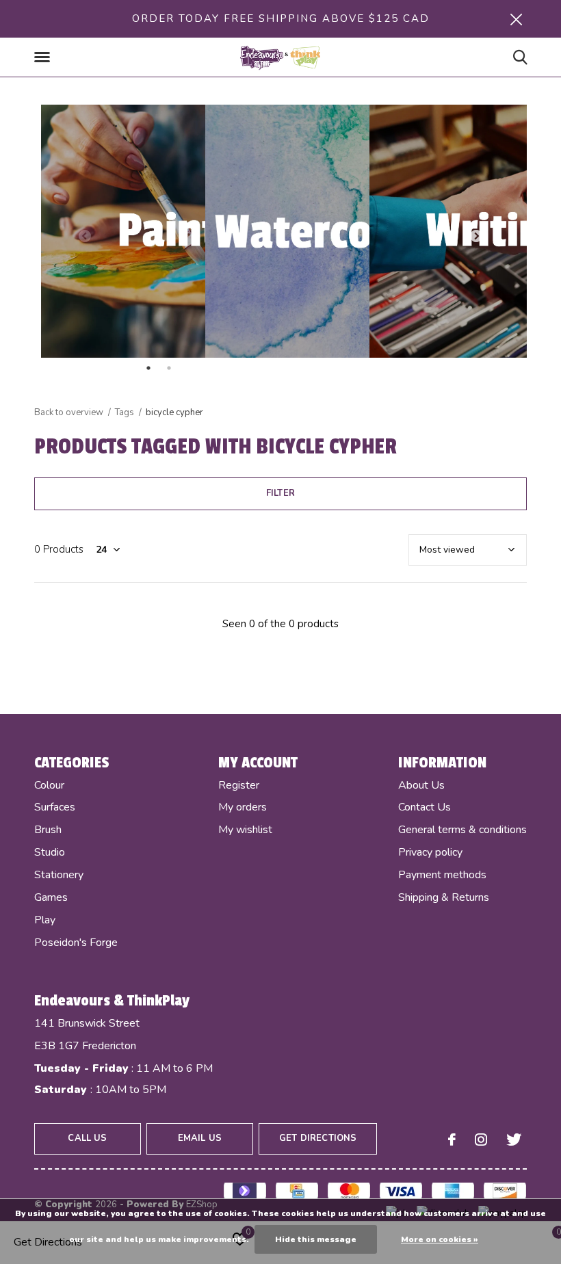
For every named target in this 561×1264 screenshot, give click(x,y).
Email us (200, 1138)
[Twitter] (513, 1139)
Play (44, 919)
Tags (124, 412)
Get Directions (317, 1138)
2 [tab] (230, 368)
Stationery (58, 874)
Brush (48, 829)
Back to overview (68, 412)
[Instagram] (481, 1139)
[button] (44, 57)
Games (51, 897)
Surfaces (54, 807)
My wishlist (245, 829)
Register (238, 785)
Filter (280, 493)
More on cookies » (439, 1239)
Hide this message (315, 1239)
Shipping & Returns (443, 897)
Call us (87, 1138)
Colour (49, 785)
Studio (49, 852)
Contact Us (424, 807)
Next (476, 236)
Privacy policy (430, 852)
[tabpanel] (280, 231)
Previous (85, 236)
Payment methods (442, 874)
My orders (242, 807)
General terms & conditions (462, 829)
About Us (421, 785)
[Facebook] (452, 1139)
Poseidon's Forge (76, 942)
